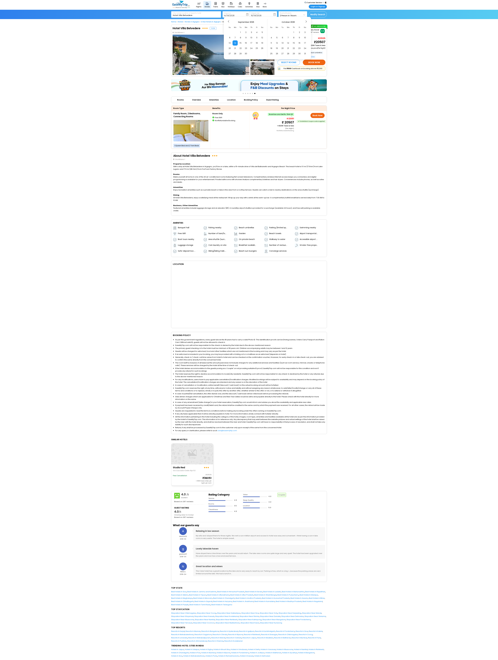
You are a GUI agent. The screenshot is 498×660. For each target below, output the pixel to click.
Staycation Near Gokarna (315, 616)
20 (230, 48)
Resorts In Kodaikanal (233, 641)
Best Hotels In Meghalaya (181, 598)
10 (251, 37)
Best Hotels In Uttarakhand (218, 595)
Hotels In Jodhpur (257, 652)
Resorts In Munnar (193, 631)
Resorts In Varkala (234, 638)
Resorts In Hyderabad (229, 631)
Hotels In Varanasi (268, 649)
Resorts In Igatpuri (246, 631)
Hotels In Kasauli (246, 656)
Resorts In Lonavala (179, 638)
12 (262, 37)
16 (246, 43)
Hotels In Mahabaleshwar (194, 656)
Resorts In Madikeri (265, 638)
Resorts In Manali (218, 638)
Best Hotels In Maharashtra (293, 591)
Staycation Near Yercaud (181, 623)
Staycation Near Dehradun (292, 616)
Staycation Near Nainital (205, 619)
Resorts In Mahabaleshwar (182, 634)
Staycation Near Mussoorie (182, 619)
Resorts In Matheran (282, 638)
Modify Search (317, 14)
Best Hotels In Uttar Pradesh (241, 595)
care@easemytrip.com (227, 430)
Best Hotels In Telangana (221, 604)
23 (246, 48)
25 (257, 48)
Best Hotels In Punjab (180, 604)
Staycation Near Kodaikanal (227, 616)
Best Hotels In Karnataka (264, 601)
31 (305, 53)
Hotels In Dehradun (262, 656)
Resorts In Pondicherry (285, 631)
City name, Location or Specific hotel (187, 13)
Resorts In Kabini (316, 631)
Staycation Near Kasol (250, 623)
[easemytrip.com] (181, 7)
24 (251, 48)
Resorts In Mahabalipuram (199, 638)
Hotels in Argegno (192, 22)
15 (240, 43)
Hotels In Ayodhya (289, 652)
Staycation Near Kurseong (271, 623)
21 (235, 48)
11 (256, 37)
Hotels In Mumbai (208, 652)
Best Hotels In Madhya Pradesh (289, 601)
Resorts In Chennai (215, 641)
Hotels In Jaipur (177, 649)
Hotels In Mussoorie (285, 649)
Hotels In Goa (176, 656)
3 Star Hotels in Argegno (211, 22)
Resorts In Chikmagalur (288, 634)
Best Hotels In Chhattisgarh (182, 601)
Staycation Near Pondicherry (298, 619)
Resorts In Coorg (306, 634)
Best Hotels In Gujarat (203, 601)
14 (235, 43)
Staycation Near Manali (311, 613)
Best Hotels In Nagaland (313, 601)
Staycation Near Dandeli (270, 616)
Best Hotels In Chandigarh (224, 598)
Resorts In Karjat (178, 631)
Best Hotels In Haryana (222, 601)
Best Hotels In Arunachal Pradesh (276, 598)
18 (257, 43)
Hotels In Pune (211, 656)
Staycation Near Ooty (269, 613)
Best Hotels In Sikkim (179, 595)
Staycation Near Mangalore (274, 619)
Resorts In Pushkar (178, 641)
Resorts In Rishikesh (252, 634)
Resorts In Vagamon (203, 634)
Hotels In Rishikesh (316, 649)
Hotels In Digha (206, 649)
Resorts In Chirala (220, 634)
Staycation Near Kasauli (204, 616)
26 (262, 48)
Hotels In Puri (195, 652)
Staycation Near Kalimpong (249, 619)
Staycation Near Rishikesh (226, 619)
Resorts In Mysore (235, 634)
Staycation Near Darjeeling (290, 613)
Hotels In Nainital (301, 649)
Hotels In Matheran (273, 652)
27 (230, 53)
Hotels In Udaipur (192, 649)
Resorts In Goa (302, 631)
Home (173, 22)
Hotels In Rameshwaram (228, 656)
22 (241, 48)
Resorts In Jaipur (249, 638)
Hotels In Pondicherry (240, 652)
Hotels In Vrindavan (239, 649)
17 (251, 43)
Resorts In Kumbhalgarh (265, 631)
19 (262, 43)
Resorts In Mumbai (299, 638)
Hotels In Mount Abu (221, 649)
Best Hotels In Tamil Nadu (199, 604)
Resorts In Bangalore (210, 631)
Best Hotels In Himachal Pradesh (230, 591)
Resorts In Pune (314, 638)
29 (240, 53)
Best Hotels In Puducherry (288, 595)
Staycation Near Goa (250, 613)
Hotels (180, 22)
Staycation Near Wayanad (182, 616)
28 (235, 53)
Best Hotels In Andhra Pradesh (248, 598)
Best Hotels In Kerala (253, 591)
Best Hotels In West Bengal (265, 595)
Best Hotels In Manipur (309, 595)
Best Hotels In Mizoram (202, 598)
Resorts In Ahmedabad (197, 641)
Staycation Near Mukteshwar (228, 623)
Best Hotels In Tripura (197, 595)
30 (246, 53)
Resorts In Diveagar (269, 634)
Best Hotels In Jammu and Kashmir (201, 591)
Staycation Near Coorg (206, 613)
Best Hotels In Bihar (317, 598)
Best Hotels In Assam (299, 598)
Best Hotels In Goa (178, 591)
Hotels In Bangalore (306, 652)
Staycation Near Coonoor (204, 623)
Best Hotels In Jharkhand (243, 601)
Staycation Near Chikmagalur (183, 613)
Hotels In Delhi (254, 649)
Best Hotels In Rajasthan (315, 591)
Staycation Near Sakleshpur (228, 613)
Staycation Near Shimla (249, 616)
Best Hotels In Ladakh (272, 591)
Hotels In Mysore (223, 652)
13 (230, 43)
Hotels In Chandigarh (180, 652)
